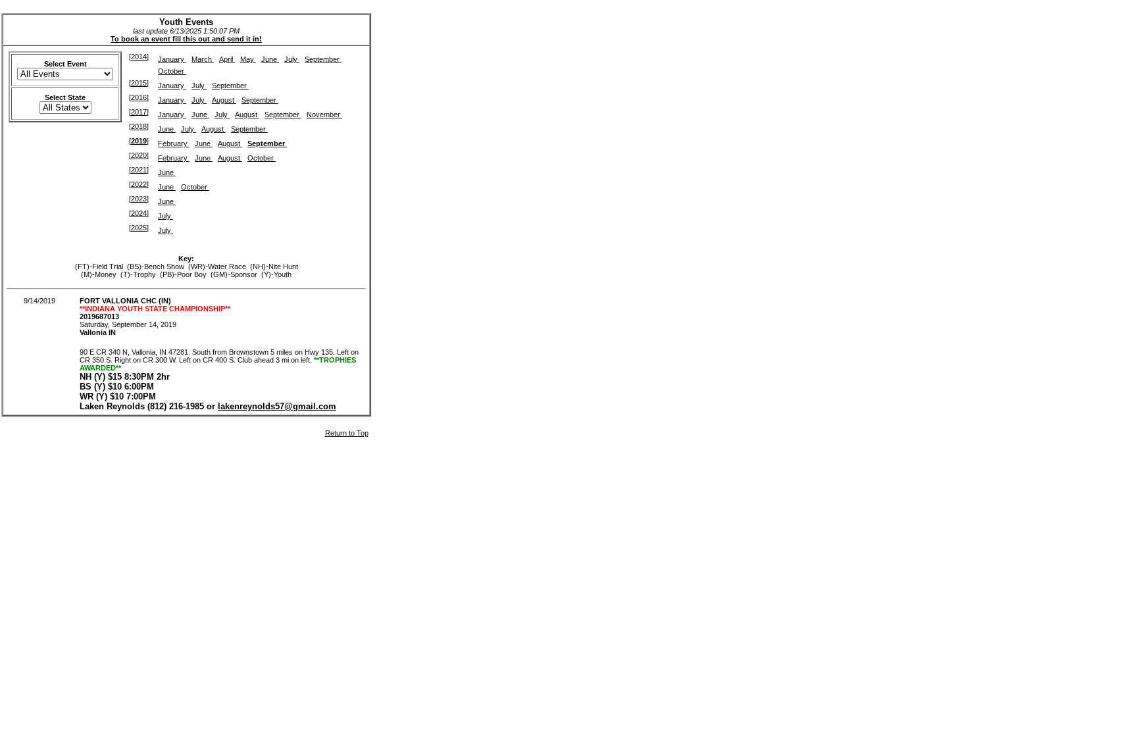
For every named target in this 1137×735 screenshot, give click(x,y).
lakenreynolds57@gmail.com (277, 406)
